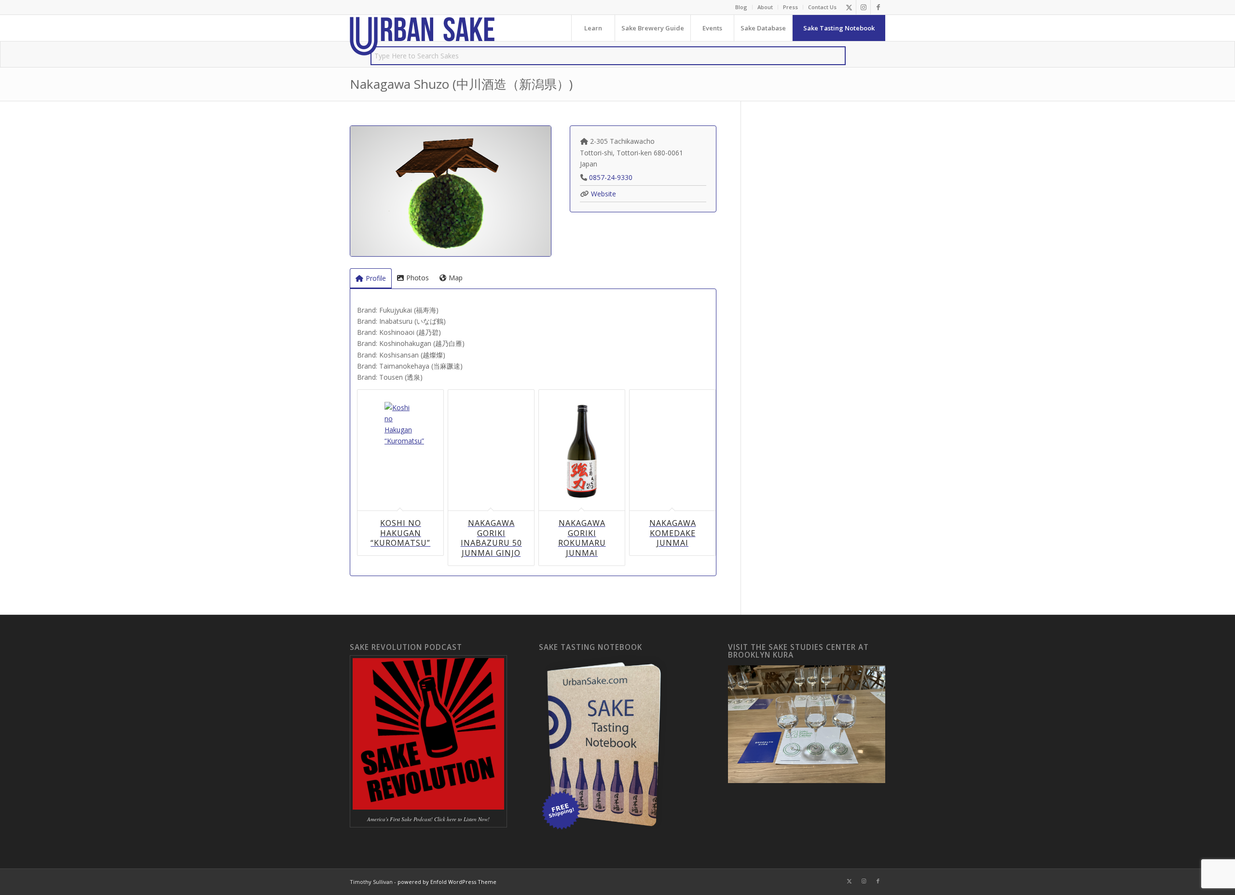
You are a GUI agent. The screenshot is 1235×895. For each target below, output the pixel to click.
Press (790, 7)
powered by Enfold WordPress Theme (447, 881)
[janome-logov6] (422, 36)
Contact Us (822, 7)
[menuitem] (741, 7)
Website (603, 193)
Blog (741, 7)
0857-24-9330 (610, 177)
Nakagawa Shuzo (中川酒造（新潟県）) (461, 84)
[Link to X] (849, 7)
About (765, 7)
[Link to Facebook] (878, 7)
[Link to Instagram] (863, 7)
